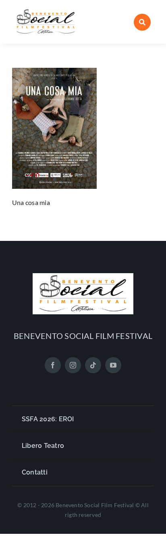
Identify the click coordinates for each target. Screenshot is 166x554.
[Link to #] (142, 22)
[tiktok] (93, 365)
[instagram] (73, 365)
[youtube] (113, 365)
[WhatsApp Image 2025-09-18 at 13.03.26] (45, 11)
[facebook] (53, 365)
